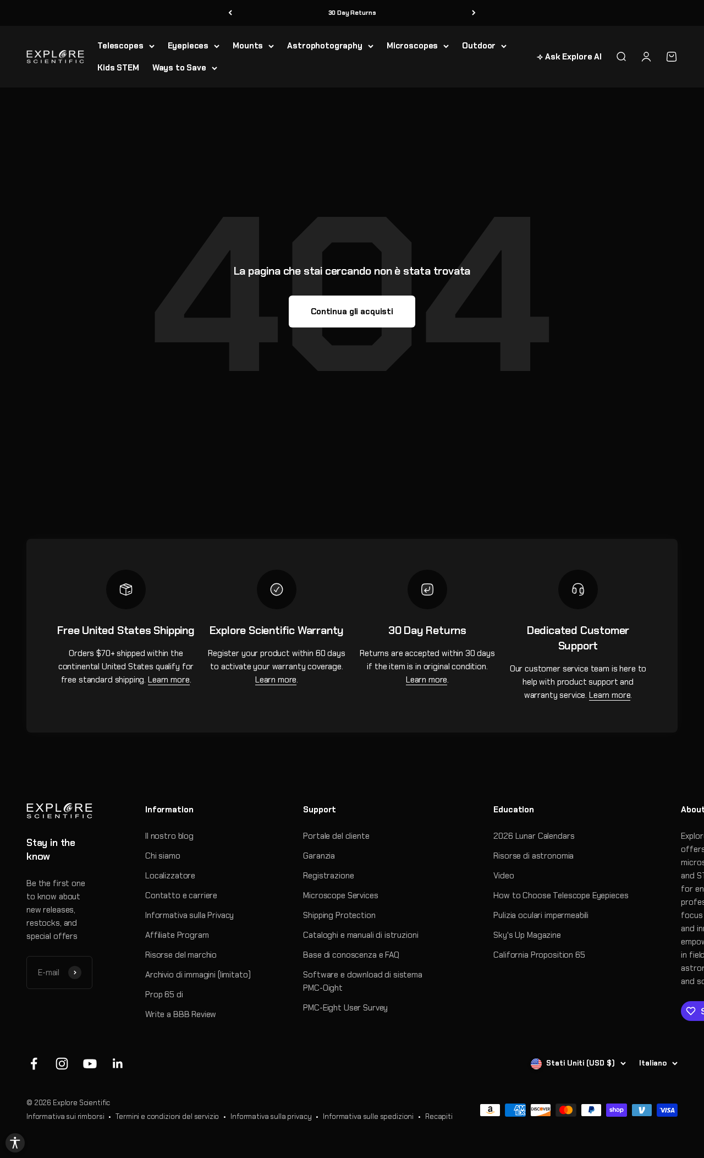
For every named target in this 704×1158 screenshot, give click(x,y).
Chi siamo (162, 855)
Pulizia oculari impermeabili (540, 915)
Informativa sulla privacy (270, 1116)
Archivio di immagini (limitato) (197, 974)
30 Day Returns (352, 13)
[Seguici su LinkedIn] (118, 1063)
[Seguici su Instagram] (61, 1063)
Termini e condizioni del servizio (167, 1116)
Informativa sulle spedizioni (368, 1116)
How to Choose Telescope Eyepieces (560, 895)
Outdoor (479, 45)
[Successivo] (474, 13)
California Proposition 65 (539, 954)
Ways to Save (179, 67)
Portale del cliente (336, 836)
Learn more (169, 679)
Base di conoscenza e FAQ (351, 954)
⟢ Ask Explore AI (569, 56)
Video (503, 875)
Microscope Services (340, 895)
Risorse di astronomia (533, 855)
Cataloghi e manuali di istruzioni (360, 935)
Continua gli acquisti (352, 311)
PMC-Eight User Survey (345, 1007)
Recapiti (439, 1116)
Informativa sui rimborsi (65, 1116)
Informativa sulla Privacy (189, 915)
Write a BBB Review (180, 1014)
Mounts (248, 45)
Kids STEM (118, 67)
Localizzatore (170, 875)
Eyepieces (188, 45)
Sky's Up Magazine (526, 935)
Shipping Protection (339, 915)
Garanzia (319, 855)
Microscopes (412, 45)
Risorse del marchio (181, 954)
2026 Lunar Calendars (533, 836)
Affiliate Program (176, 935)
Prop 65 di (164, 994)
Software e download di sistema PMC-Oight (362, 981)
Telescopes (120, 45)
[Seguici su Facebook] (33, 1063)
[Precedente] (230, 13)
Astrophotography (324, 45)
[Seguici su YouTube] (89, 1063)
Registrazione (328, 875)
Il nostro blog (169, 836)
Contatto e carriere (181, 895)
